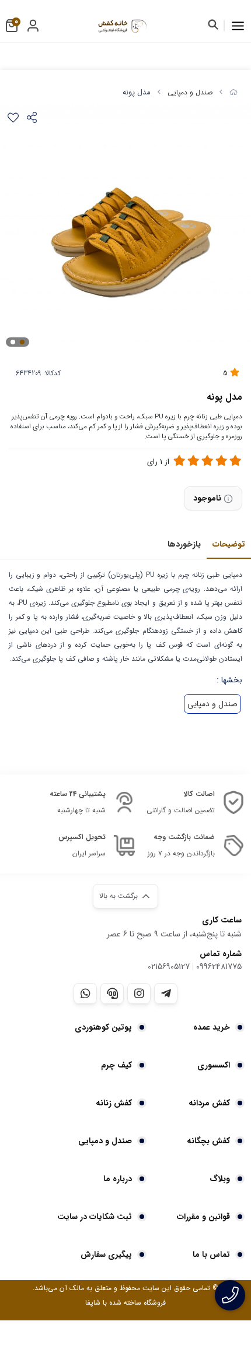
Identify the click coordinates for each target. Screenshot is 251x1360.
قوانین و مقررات (203, 1216)
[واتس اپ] (85, 993)
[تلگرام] (165, 993)
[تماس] (230, 1295)
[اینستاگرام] (139, 993)
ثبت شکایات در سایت (94, 1216)
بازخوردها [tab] (184, 544)
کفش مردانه (209, 1103)
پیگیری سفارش (106, 1254)
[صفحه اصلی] (233, 92)
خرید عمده (211, 1027)
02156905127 (169, 966)
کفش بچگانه (208, 1141)
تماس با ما (211, 1254)
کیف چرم (116, 1065)
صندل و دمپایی (190, 92)
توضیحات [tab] (228, 544)
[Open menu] (238, 26)
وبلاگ (220, 1179)
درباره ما (117, 1179)
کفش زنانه (114, 1103)
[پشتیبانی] (112, 993)
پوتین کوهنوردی (103, 1027)
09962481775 (219, 966)
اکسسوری (213, 1065)
